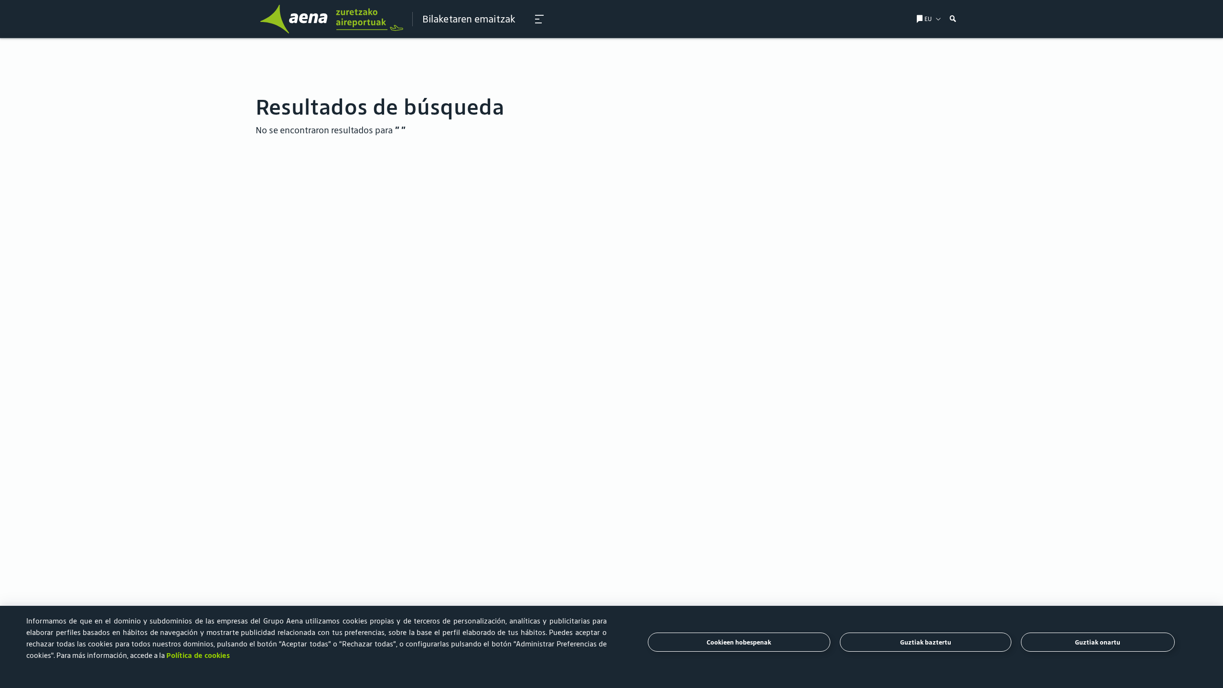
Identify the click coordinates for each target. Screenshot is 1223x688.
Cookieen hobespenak (739, 642)
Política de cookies (198, 655)
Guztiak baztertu (925, 642)
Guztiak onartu (1097, 642)
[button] (539, 19)
